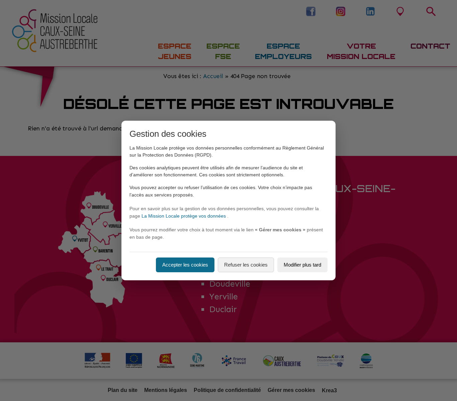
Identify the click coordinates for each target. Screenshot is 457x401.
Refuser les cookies (246, 265)
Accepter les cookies (185, 265)
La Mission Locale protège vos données (184, 216)
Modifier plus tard (302, 265)
